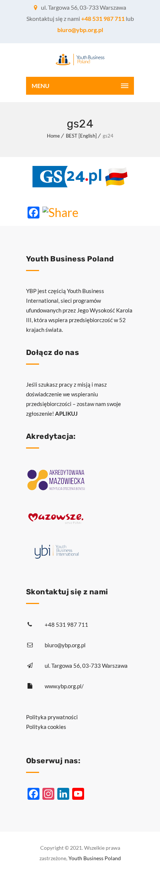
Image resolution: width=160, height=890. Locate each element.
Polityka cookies (46, 726)
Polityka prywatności (52, 717)
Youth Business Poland (94, 858)
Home (53, 136)
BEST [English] (81, 136)
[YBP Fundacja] (80, 60)
